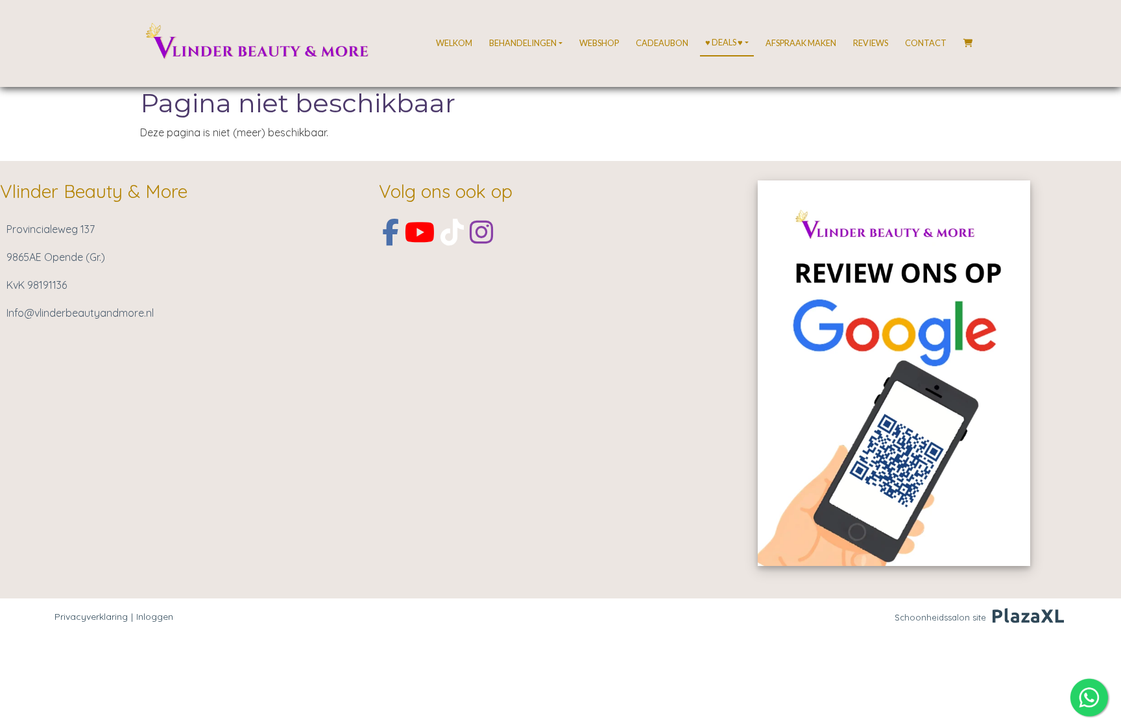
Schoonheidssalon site (940, 617)
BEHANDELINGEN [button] (523, 43)
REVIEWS (870, 43)
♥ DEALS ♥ (724, 42)
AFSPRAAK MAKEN (800, 43)
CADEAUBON (662, 43)
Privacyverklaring (91, 616)
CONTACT (925, 43)
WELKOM (454, 43)
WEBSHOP (599, 43)
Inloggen (154, 616)
